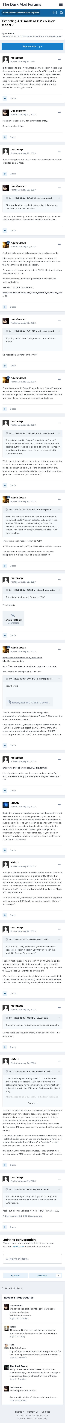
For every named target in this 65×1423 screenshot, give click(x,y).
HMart (15, 862)
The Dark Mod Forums (21, 4)
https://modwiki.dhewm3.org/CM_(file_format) (25, 767)
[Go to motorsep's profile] (6, 59)
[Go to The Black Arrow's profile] (6, 1367)
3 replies (22, 1357)
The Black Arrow (18, 1366)
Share (16, 1275)
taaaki (13, 1326)
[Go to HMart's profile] (6, 864)
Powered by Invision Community (32, 1418)
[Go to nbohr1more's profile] (6, 245)
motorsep (10, 33)
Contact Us (32, 1411)
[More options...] (59, 59)
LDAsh (15, 802)
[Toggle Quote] (7, 198)
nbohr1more (42, 331)
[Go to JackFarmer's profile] (6, 113)
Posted (23, 61)
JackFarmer (18, 110)
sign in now (18, 1246)
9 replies (22, 1400)
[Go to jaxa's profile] (6, 1346)
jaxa (12, 1344)
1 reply (22, 1336)
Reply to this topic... (18, 1258)
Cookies (45, 1411)
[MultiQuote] (5, 98)
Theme (19, 1411)
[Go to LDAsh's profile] (6, 805)
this (21, 126)
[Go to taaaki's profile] (6, 1328)
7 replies (22, 1379)
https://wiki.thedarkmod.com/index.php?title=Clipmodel (29, 666)
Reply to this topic (32, 46)
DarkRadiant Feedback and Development (42, 36)
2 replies (25, 1318)
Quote (13, 98)
